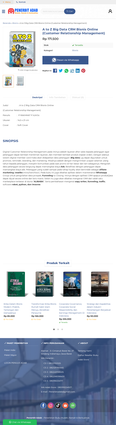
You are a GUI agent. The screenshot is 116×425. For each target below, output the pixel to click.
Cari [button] (70, 11)
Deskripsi (37, 97)
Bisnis (75, 50)
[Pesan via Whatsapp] (61, 270)
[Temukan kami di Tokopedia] (73, 405)
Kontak (22, 2)
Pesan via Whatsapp (67, 60)
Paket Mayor (10, 355)
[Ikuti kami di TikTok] (58, 405)
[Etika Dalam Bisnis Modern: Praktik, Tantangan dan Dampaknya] (16, 284)
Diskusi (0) (78, 97)
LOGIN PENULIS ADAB (15, 363)
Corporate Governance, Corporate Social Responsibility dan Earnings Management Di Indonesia (72, 310)
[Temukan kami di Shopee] (65, 405)
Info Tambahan (57, 97)
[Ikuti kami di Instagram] (51, 405)
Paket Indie (9, 350)
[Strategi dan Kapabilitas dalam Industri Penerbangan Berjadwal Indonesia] (99, 284)
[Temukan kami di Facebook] (43, 405)
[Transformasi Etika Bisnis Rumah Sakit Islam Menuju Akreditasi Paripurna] (44, 284)
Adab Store (83, 359)
